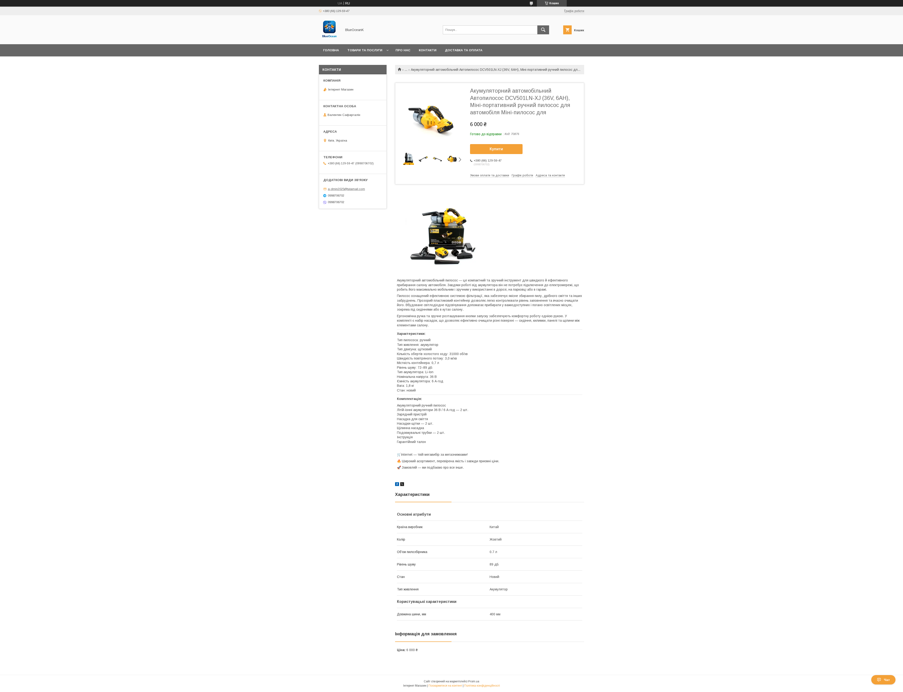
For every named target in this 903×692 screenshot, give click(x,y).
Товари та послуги (364, 50)
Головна (331, 50)
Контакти (427, 50)
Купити (496, 149)
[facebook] (397, 485)
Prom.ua (473, 681)
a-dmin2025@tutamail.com (346, 189)
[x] (402, 485)
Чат (887, 680)
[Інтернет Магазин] (329, 38)
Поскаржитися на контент (445, 685)
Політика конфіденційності (482, 685)
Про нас (403, 50)
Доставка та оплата (463, 50)
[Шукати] (543, 29)
